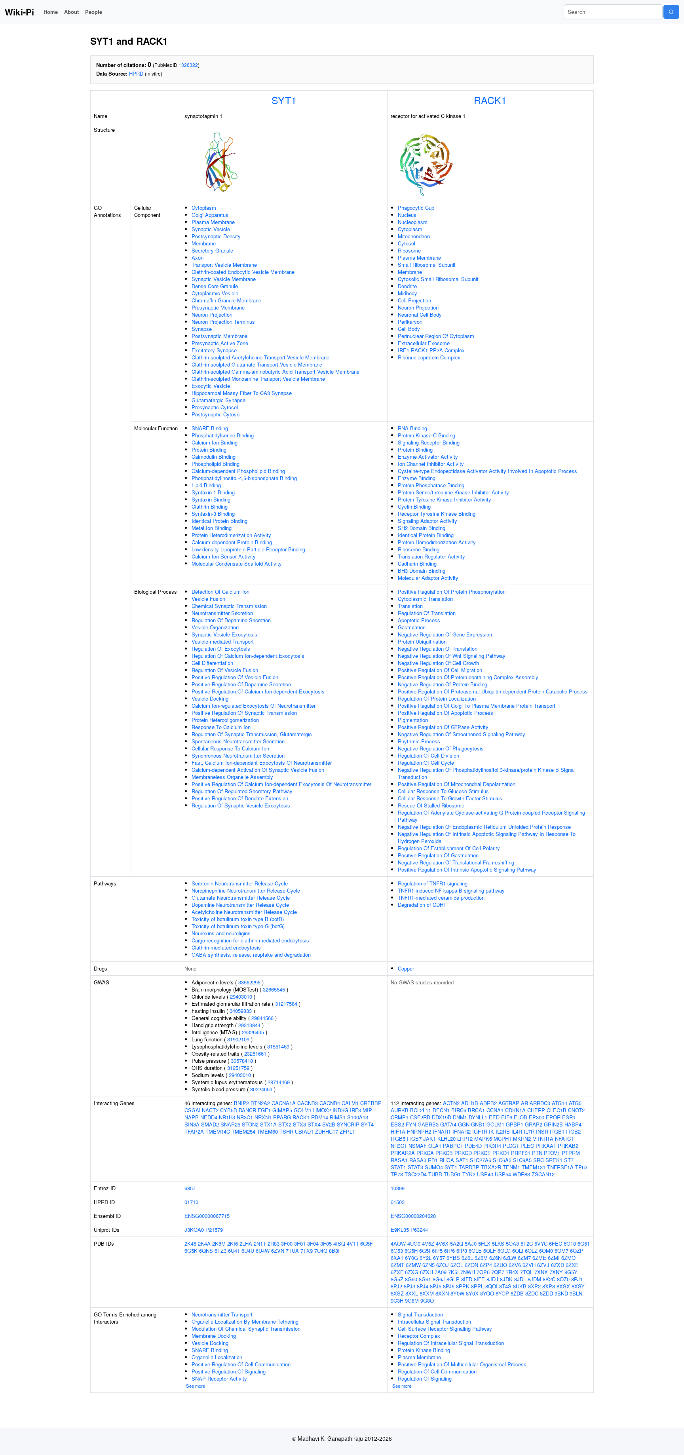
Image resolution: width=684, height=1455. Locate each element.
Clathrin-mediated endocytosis (226, 947)
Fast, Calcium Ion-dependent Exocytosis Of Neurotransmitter (262, 762)
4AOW (398, 1243)
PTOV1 (552, 1153)
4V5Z (428, 1243)
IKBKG (340, 1110)
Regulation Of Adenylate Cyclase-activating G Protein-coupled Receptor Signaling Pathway (491, 816)
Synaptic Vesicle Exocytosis (224, 634)
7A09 (440, 1272)
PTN (537, 1153)
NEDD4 (208, 1117)
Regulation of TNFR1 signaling (432, 883)
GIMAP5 (282, 1110)
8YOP (502, 1293)
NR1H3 (227, 1117)
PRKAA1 (546, 1145)
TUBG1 (452, 1174)
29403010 (241, 996)
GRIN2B (553, 1124)
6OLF (489, 1250)
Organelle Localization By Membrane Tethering (245, 1321)
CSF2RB (420, 1117)
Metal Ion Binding (212, 528)
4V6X (442, 1243)
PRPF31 (520, 1153)
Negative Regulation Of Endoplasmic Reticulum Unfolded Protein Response (484, 826)
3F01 (300, 1243)
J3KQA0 (194, 1229)
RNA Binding (412, 428)
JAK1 (429, 1138)
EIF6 (506, 1117)
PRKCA (425, 1153)
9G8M (412, 1300)
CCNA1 (495, 1110)
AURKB (399, 1110)
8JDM (534, 1279)
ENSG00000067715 (207, 1215)
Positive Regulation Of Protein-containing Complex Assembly (468, 677)
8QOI (491, 1286)
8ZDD (546, 1293)
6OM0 (546, 1250)
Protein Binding (209, 449)
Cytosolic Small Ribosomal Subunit (438, 279)
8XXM (427, 1293)
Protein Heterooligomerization (225, 720)
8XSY (578, 1286)
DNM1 (460, 1117)
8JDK (506, 1279)
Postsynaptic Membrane (219, 336)
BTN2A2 (260, 1103)
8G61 (425, 1279)
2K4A (204, 1243)
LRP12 (465, 1138)
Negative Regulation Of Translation (437, 648)
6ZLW (509, 1257)
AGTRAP (508, 1103)
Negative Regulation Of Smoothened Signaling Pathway (461, 734)
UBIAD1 (304, 1131)
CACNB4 (329, 1103)
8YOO (487, 1293)
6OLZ (531, 1250)
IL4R (516, 1131)
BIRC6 (458, 1110)
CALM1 (350, 1103)
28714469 (279, 1082)
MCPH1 (502, 1138)
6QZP (576, 1250)
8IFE (479, 1279)
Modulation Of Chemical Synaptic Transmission (246, 1328)
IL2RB (503, 1131)
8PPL (477, 1286)
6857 (190, 1188)
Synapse (202, 328)
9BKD (561, 1293)
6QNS (206, 1250)
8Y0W (457, 1293)
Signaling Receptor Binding (429, 442)
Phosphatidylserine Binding (223, 435)
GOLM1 (303, 1110)
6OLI (517, 1250)
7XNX (541, 1272)
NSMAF (417, 1145)
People (93, 11)
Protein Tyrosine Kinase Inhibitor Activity (444, 499)
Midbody (407, 293)
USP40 (485, 1174)
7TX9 (306, 1250)
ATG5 (575, 1103)
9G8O (427, 1300)
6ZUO (500, 1265)
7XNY (556, 1272)
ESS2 (397, 1124)
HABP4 (572, 1124)
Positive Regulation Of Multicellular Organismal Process (462, 1364)
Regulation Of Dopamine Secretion (231, 620)
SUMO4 (434, 1167)
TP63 (581, 1167)
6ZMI (554, 1257)
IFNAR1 (442, 1131)
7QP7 (497, 1272)
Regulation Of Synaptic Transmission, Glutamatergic (252, 734)
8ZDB (517, 1293)
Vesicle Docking (210, 698)
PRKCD (463, 1153)
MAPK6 (483, 1138)
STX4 (314, 1124)
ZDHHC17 (326, 1131)
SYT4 (367, 1124)
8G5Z (397, 1279)
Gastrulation (412, 627)
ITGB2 (573, 1131)
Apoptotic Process (419, 620)
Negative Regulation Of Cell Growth (438, 663)
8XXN (442, 1293)
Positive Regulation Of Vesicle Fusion (235, 677)
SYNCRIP (348, 1124)
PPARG (282, 1117)
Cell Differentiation (212, 663)
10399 (398, 1188)
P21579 (214, 1229)
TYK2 (468, 1174)
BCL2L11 (420, 1110)
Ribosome (409, 250)
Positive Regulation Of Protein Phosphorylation (451, 591)
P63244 (419, 1229)
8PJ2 (396, 1286)
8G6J (439, 1279)
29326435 (253, 1032)
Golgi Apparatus (210, 214)
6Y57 (439, 1257)
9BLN (576, 1293)
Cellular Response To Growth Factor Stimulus (450, 798)
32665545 (274, 989)
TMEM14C (217, 1131)
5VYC (540, 1243)
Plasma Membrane (213, 222)
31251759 (238, 1067)
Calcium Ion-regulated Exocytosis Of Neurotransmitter (253, 705)
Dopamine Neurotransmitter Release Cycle (240, 904)
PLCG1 (511, 1145)
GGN (463, 1124)
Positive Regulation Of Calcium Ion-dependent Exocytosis (258, 691)
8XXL (411, 1293)
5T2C (527, 1243)
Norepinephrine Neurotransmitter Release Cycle (246, 890)
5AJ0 (471, 1243)
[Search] (671, 12)
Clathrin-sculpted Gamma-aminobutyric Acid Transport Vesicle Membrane (275, 371)
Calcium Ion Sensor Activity (224, 556)
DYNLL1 (478, 1117)
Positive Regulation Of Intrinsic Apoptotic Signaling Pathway (467, 869)
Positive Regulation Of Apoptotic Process (445, 712)
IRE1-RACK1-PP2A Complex (431, 350)
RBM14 (319, 1117)
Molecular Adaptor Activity (428, 577)
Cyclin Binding (414, 506)
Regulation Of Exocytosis (221, 648)
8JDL (520, 1279)
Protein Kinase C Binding (426, 435)
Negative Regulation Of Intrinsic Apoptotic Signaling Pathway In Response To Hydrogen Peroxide (487, 837)
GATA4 (448, 1124)
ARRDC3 (540, 1103)
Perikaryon (410, 321)
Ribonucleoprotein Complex (429, 357)
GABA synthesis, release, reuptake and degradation (251, 954)
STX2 (284, 1124)
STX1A (268, 1124)
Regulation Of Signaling (425, 1378)
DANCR (247, 1110)
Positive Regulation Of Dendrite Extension (240, 798)
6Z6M (481, 1257)
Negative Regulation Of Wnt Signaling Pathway (451, 655)
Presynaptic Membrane (218, 307)
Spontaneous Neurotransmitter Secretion (238, 741)
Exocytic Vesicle (211, 385)
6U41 (234, 1250)
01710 (191, 1202)
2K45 (190, 1243)
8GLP (453, 1279)
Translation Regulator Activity (431, 556)
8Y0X (472, 1293)
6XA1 (397, 1257)
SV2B (328, 1124)
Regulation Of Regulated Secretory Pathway (242, 791)
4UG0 (413, 1243)
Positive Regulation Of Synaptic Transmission (244, 712)
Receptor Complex (419, 1335)
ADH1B (469, 1103)
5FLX (484, 1243)
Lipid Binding (206, 485)
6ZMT (397, 1265)
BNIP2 (241, 1103)
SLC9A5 (522, 1160)
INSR (542, 1131)
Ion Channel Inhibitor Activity (431, 463)
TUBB (435, 1174)
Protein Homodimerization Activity (437, 542)
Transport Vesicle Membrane (224, 264)
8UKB (519, 1286)
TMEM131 (533, 1167)
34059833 (241, 1010)
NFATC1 (564, 1138)
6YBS (453, 1257)
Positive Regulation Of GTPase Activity (443, 727)
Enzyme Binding (416, 478)
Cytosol (406, 243)
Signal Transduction (420, 1314)
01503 (398, 1202)
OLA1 (434, 1145)
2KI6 (232, 1243)
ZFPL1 (347, 1131)
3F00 (287, 1243)
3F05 (326, 1243)
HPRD (136, 73)
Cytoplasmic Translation (425, 598)
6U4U (247, 1250)
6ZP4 (486, 1265)
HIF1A (398, 1131)
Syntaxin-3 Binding (213, 513)
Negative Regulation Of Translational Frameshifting (456, 862)
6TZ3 (220, 1250)
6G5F (366, 1243)
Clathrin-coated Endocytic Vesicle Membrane (243, 271)
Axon (197, 257)
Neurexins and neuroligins (221, 933)
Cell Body (409, 328)
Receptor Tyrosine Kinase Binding (436, 513)
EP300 (536, 1117)
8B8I (334, 1250)
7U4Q (320, 1250)
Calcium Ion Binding (215, 442)
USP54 (503, 1174)
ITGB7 (414, 1138)
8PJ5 (435, 1286)
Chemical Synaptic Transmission (229, 606)
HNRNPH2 (419, 1131)
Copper (406, 968)
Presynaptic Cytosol (215, 407)
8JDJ (492, 1279)
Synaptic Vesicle (211, 229)
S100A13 (357, 1117)
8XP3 (548, 1286)
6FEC (555, 1243)
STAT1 (398, 1167)
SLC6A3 (502, 1160)
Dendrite (407, 286)
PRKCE (482, 1153)
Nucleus (407, 214)
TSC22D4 (416, 1174)
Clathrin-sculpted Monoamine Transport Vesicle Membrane (258, 378)
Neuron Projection (212, 314)
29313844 (249, 1025)
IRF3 (355, 1110)
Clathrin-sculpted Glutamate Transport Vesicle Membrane (257, 364)
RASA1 (399, 1160)
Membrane (204, 243)
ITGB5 (398, 1138)
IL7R (529, 1131)
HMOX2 (322, 1110)
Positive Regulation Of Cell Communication (241, 1364)
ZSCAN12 (543, 1174)
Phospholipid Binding (215, 463)
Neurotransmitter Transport (222, 1314)
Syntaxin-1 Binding (213, 492)
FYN (411, 1124)
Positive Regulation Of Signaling (229, 1371)
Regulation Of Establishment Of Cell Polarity (449, 848)
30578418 (242, 1060)
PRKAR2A (403, 1153)
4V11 (353, 1243)
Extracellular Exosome (424, 343)
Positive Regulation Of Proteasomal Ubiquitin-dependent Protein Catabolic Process (493, 691)
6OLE (475, 1250)
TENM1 (511, 1167)
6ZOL (456, 1265)
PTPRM (571, 1153)
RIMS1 (338, 1117)
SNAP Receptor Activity (219, 1378)
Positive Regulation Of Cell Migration (440, 670)
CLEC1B (556, 1110)
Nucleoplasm (413, 222)
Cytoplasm (204, 207)
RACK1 (490, 100)
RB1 (433, 1160)
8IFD (466, 1279)
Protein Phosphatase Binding (431, 485)
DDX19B (441, 1117)
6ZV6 (515, 1265)
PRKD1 (500, 1153)
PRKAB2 (568, 1145)
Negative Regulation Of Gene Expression (445, 634)
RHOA (446, 1160)
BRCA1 (476, 1110)
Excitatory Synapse (214, 350)
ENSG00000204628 (413, 1215)
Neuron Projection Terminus (223, 321)
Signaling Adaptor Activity (427, 520)
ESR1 (569, 1117)
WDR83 (521, 1174)
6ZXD (557, 1265)
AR (524, 1103)
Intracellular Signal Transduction (434, 1321)
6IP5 (437, 1250)
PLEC (527, 1145)
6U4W (263, 1250)
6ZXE (572, 1265)
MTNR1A (542, 1138)
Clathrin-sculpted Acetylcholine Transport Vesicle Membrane (260, 357)
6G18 (570, 1243)
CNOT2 (576, 1110)
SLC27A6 (480, 1160)
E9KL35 (400, 1229)
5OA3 (512, 1243)
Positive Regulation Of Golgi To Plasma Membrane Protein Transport (476, 705)
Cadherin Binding (417, 563)
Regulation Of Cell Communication (437, 1371)
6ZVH (529, 1265)
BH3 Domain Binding (421, 570)
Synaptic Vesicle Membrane (224, 279)
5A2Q (456, 1243)
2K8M (219, 1243)
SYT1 (284, 100)
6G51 (584, 1243)
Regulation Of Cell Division (428, 755)
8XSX (563, 1286)
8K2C (549, 1279)
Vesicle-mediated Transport (223, 641)
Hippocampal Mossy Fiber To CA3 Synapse (242, 393)
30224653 (261, 1089)
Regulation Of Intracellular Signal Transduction (451, 1343)
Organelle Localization (217, 1357)
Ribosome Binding (418, 549)
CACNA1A (284, 1103)
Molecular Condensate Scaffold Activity (237, 563)
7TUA (292, 1250)
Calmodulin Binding (214, 456)
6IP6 (449, 1250)
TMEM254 (243, 1131)
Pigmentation (413, 720)
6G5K (191, 1250)
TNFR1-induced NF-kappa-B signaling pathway (451, 890)
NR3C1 (245, 1117)
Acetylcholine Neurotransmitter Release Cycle (244, 912)
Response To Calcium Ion (221, 727)
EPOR (553, 1117)
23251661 (255, 1053)
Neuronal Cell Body (420, 314)
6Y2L (425, 1257)
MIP (367, 1110)
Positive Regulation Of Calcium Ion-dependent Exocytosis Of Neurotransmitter (281, 784)
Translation (410, 606)
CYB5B (228, 1110)
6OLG (504, 1250)
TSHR (286, 1131)
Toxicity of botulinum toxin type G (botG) (238, 926)
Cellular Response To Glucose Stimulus (443, 791)
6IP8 (461, 1250)
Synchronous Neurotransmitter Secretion (238, 755)
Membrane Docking (214, 1335)
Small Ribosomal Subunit (427, 264)
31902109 (238, 1039)
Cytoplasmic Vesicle (215, 293)
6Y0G (411, 1257)
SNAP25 (230, 1124)
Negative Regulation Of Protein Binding (442, 684)
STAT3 (415, 1167)
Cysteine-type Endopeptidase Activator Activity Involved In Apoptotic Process (487, 471)
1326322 (188, 64)
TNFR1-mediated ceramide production (441, 897)
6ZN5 (428, 1265)
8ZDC (531, 1293)
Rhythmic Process (419, 741)
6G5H (411, 1250)
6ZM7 (524, 1257)
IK (491, 1131)
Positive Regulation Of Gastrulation (438, 855)
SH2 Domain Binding (421, 528)
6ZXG (411, 1272)
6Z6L (467, 1257)
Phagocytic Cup (416, 207)
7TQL (526, 1272)
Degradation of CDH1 (422, 904)
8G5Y (571, 1272)
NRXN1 (263, 1117)
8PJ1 (577, 1279)
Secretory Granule (212, 250)
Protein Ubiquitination (422, 641)
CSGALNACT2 (201, 1110)
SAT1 (462, 1160)
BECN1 (441, 1110)
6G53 (397, 1250)
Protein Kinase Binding (424, 1350)
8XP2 (534, 1286)
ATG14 (559, 1103)
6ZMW (413, 1265)
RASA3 (417, 1160)
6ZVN (277, 1250)
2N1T (260, 1243)
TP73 (397, 1174)
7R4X (512, 1272)
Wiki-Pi (19, 11)
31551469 (278, 1046)
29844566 (262, 1018)
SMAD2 (210, 1124)
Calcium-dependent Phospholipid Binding (238, 471)
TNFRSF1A (560, 1167)
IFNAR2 (461, 1131)
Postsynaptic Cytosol (216, 414)
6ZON (471, 1265)
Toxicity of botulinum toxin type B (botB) (238, 919)
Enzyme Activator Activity (428, 456)
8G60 (411, 1279)
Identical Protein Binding (219, 520)
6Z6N (495, 1257)
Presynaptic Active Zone (220, 343)
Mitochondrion (414, 236)
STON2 (250, 1124)
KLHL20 (446, 1138)
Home (51, 11)
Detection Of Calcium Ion (220, 591)
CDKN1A (515, 1110)
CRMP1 (399, 1117)
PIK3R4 (492, 1145)
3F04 (313, 1243)
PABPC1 (453, 1145)
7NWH (467, 1272)
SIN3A (192, 1124)
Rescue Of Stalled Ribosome (431, 805)
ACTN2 (451, 1103)
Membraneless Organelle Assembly (232, 777)
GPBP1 (514, 1124)
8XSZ (397, 1293)
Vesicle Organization (215, 627)
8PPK (462, 1286)
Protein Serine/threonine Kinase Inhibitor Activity (453, 492)
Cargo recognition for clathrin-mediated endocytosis (250, 940)
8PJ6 (448, 1286)
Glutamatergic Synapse (218, 400)
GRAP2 (533, 1124)
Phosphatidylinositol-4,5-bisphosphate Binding (244, 478)
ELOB (520, 1117)
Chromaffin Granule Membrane (226, 300)
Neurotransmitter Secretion (222, 613)
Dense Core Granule (215, 286)
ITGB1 (557, 1131)
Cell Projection (414, 300)
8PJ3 (409, 1286)
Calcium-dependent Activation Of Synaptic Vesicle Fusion (258, 769)
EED (494, 1117)
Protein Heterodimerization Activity (231, 535)
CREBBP (371, 1103)
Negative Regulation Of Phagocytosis (441, 748)
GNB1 (478, 1124)
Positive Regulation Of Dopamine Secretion (241, 684)
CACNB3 (307, 1103)
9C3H (397, 1300)
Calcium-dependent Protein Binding (232, 542)
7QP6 (483, 1272)
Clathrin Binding (210, 506)
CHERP (536, 1110)
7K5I (453, 1272)
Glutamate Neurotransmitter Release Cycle (241, 897)
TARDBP (469, 1167)
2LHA (245, 1243)
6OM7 (561, 1250)
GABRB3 (428, 1124)
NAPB (191, 1117)
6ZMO (568, 1257)
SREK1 (553, 1160)
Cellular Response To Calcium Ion (230, 748)
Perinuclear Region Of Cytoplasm (436, 336)
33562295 (249, 982)
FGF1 (264, 1110)
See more (195, 1386)
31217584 (286, 1003)
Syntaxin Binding (211, 499)
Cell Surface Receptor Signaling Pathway (445, 1328)
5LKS (498, 1243)
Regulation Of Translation (427, 613)
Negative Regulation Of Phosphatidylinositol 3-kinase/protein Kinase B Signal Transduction (486, 773)
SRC (538, 1160)
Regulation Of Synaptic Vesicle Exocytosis (241, 805)
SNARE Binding (210, 428)
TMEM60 (267, 1131)
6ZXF (397, 1272)
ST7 (569, 1160)
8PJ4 (422, 1286)
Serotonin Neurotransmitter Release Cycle (240, 883)
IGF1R (479, 1131)
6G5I (424, 1250)
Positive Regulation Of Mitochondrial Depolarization (456, 784)
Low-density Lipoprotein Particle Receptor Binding (248, 549)
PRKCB (444, 1153)
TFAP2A (194, 1131)
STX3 (299, 1124)
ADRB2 (488, 1103)
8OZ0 (563, 1279)
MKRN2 (522, 1138)
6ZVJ (543, 1265)
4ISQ (339, 1243)
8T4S (505, 1286)
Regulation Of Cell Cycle (426, 762)
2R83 (273, 1243)
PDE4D (473, 1145)
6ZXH (426, 1272)
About (71, 11)
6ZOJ (442, 1265)
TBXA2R (491, 1167)
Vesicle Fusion (208, 598)
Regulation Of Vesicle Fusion (225, 670)
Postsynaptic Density (216, 236)
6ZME (539, 1257)
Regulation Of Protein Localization (437, 698)
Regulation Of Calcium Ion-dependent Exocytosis (248, 655)
